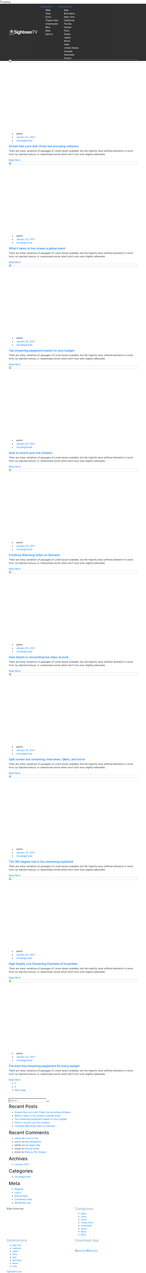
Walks (83, 1213)
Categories (46, 6)
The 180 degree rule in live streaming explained (41, 861)
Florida (67, 23)
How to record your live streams (32, 1122)
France (67, 58)
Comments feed (23, 1199)
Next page (20, 1090)
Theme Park (51, 20)
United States (71, 47)
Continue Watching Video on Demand (35, 1125)
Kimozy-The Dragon (35, 1152)
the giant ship (33, 1145)
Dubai (67, 34)
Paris (66, 30)
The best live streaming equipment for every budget (44, 1066)
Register (19, 1189)
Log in (18, 1192)
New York (69, 16)
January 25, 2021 (25, 137)
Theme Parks (87, 1222)
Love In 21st (31, 1138)
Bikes (83, 1234)
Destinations (65, 6)
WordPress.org (22, 1202)
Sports (49, 34)
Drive (48, 16)
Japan (67, 37)
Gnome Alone (32, 1148)
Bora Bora (69, 13)
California (69, 20)
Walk (48, 10)
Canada (68, 51)
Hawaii (67, 27)
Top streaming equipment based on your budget (41, 1119)
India (66, 44)
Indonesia (69, 54)
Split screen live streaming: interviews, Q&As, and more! (47, 759)
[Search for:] (27, 1100)
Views (83, 1216)
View (48, 13)
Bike (47, 27)
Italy (66, 10)
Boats (83, 1231)
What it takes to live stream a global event (37, 1115)
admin (18, 1138)
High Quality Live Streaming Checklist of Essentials (43, 964)
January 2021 (22, 1164)
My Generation (33, 1141)
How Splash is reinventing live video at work (39, 657)
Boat (47, 30)
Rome (67, 40)
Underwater (51, 23)
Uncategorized (23, 1176)
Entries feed (21, 1195)
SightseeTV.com (14, 1271)
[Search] (48, 1101)
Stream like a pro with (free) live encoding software (42, 1112)
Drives (84, 1219)
